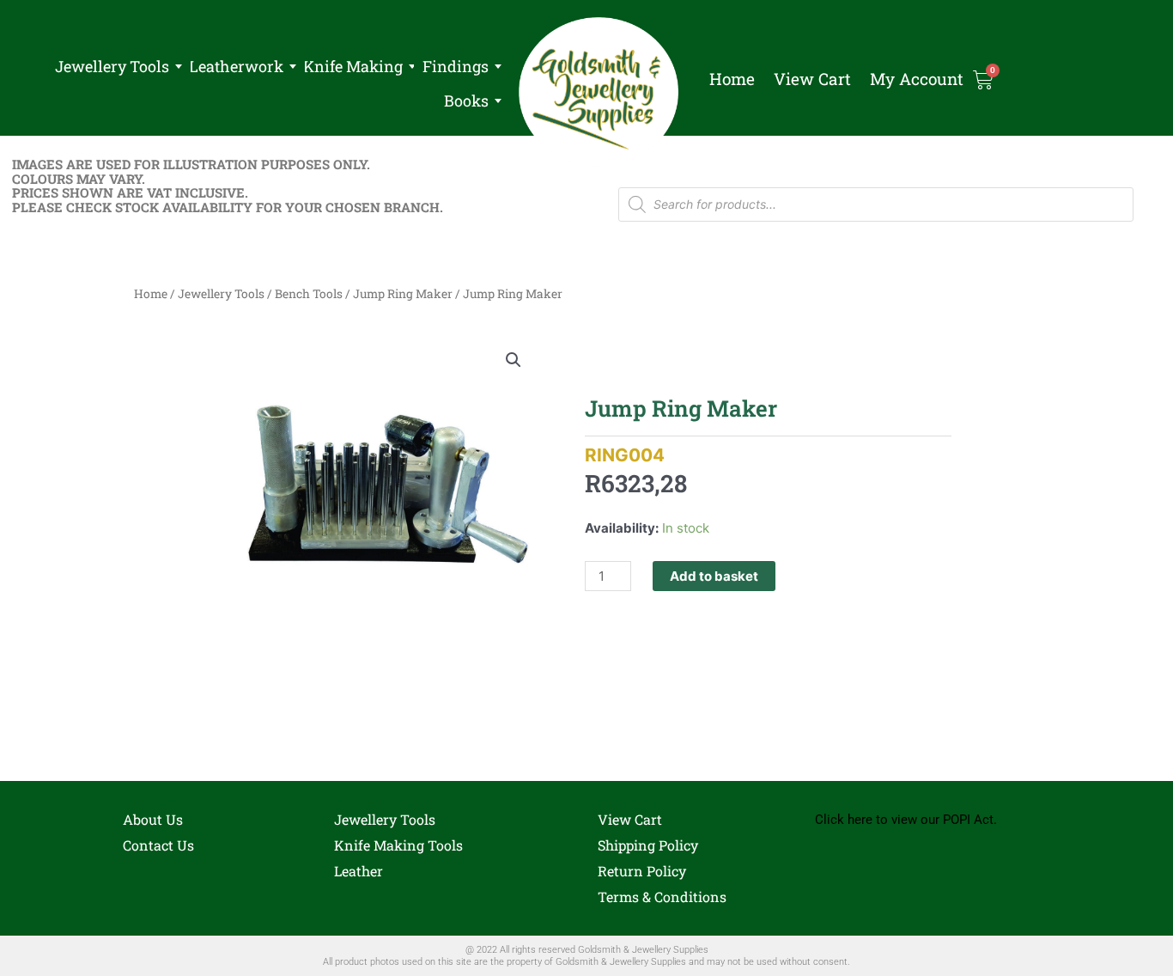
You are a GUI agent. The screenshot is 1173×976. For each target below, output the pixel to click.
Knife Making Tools (398, 845)
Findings (455, 66)
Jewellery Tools (112, 66)
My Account (916, 79)
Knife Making (353, 66)
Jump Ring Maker (403, 294)
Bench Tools (309, 294)
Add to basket (714, 576)
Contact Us (158, 845)
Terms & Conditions (662, 897)
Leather (358, 871)
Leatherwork (236, 66)
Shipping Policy (648, 845)
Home (732, 79)
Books (466, 100)
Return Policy (642, 871)
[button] (513, 360)
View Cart (812, 79)
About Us (153, 819)
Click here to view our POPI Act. (906, 819)
